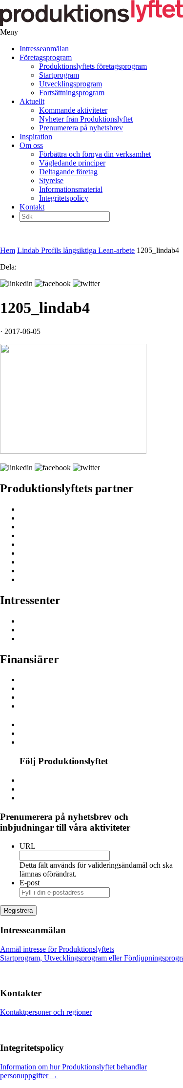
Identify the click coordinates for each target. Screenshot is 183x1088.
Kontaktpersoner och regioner (46, 1012)
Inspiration (36, 136)
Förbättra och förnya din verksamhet (95, 154)
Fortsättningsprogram (71, 92)
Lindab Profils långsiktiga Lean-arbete (76, 250)
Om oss (31, 145)
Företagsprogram (46, 57)
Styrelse (51, 180)
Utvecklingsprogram (70, 84)
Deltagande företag (68, 171)
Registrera (18, 910)
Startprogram (59, 75)
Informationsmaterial (70, 189)
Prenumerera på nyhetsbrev (81, 128)
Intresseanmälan (44, 48)
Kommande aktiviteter (73, 110)
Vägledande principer (72, 163)
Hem (7, 250)
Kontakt (32, 207)
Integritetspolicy (63, 198)
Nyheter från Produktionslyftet (86, 119)
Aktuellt (32, 101)
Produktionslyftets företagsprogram (93, 66)
